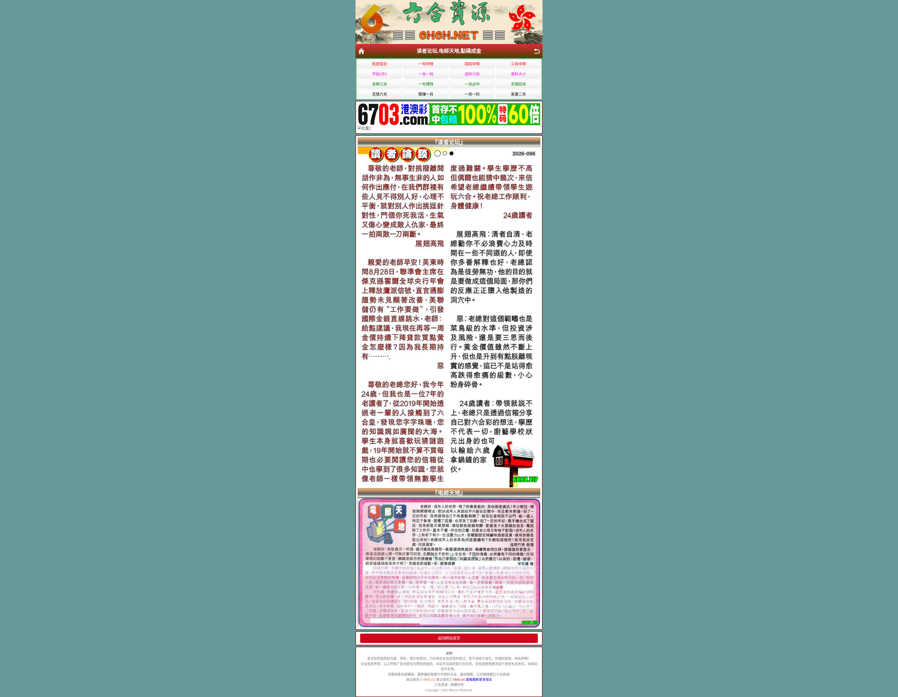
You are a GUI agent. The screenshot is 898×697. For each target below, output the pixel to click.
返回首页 (361, 51)
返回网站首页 (449, 638)
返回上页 (536, 51)
